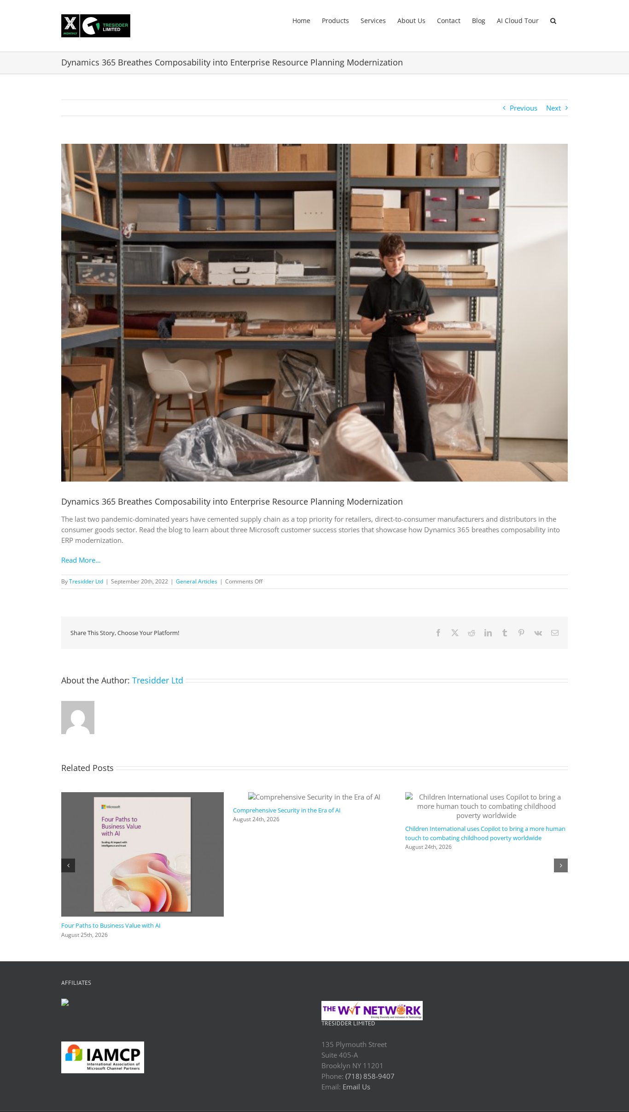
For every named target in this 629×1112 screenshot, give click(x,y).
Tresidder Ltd (86, 581)
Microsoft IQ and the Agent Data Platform (290, 925)
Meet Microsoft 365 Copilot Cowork (109, 870)
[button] (553, 20)
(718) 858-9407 (370, 1076)
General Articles (196, 581)
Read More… (81, 560)
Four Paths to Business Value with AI (455, 925)
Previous (523, 107)
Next (553, 107)
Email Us (356, 1086)
